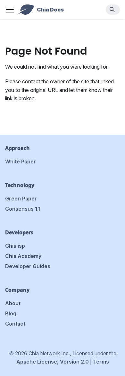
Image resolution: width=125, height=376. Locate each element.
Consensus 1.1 (22, 209)
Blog (10, 313)
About (13, 303)
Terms (101, 361)
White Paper (20, 161)
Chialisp (15, 246)
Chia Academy (23, 256)
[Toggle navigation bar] (10, 9)
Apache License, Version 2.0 (52, 361)
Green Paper (21, 198)
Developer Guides (27, 266)
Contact (15, 323)
